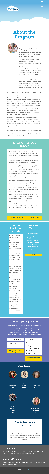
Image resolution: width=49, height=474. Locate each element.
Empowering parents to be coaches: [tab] (33, 341)
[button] (42, 6)
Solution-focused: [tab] (16, 339)
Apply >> (33, 254)
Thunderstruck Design (27, 469)
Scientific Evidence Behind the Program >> (15, 351)
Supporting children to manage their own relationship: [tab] (32, 349)
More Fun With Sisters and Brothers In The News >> (33, 358)
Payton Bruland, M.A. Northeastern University (36, 410)
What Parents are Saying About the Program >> (24, 218)
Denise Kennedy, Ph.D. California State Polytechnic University (12, 408)
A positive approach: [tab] (12, 345)
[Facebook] (48, 1)
